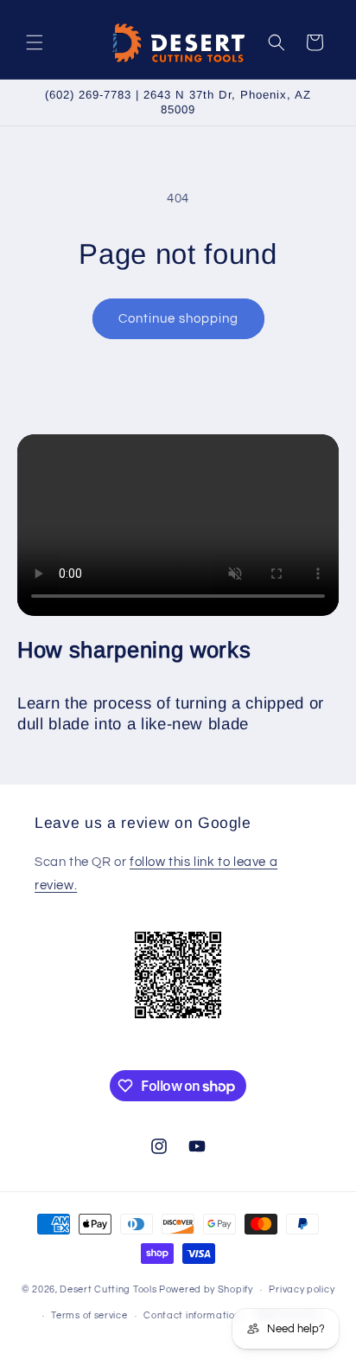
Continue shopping (178, 318)
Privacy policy (301, 1289)
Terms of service (89, 1315)
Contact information (191, 1315)
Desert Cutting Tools (108, 1289)
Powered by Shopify (206, 1289)
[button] (35, 42)
